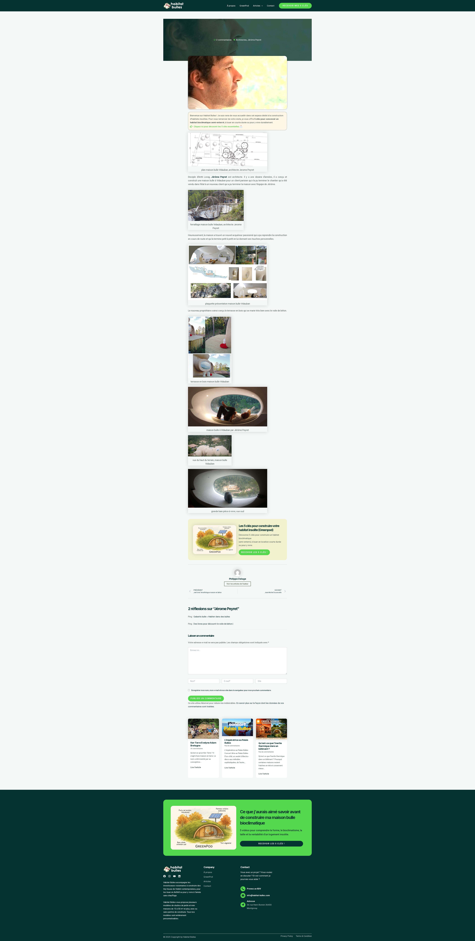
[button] (261, 6)
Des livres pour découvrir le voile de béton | (213, 624)
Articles (256, 5)
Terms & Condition (304, 936)
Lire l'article (195, 767)
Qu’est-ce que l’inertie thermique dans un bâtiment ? (270, 746)
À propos (231, 5)
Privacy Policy (287, 936)
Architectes (241, 40)
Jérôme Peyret (254, 40)
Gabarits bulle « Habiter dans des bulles (212, 616)
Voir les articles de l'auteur (237, 584)
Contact (270, 5)
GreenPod (244, 5)
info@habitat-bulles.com (258, 895)
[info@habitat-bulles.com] (242, 895)
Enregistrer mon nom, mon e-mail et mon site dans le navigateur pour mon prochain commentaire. (231, 690)
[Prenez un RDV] (242, 888)
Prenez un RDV (254, 889)
